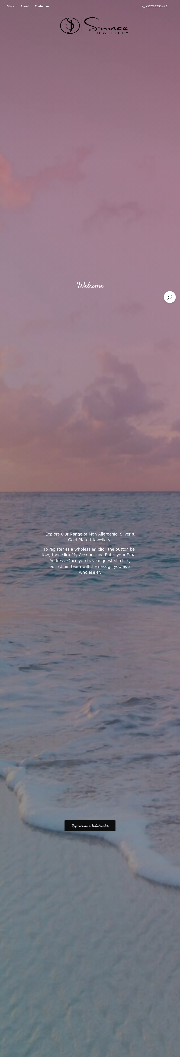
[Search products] (170, 297)
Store (11, 6)
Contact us (42, 6)
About (25, 6)
